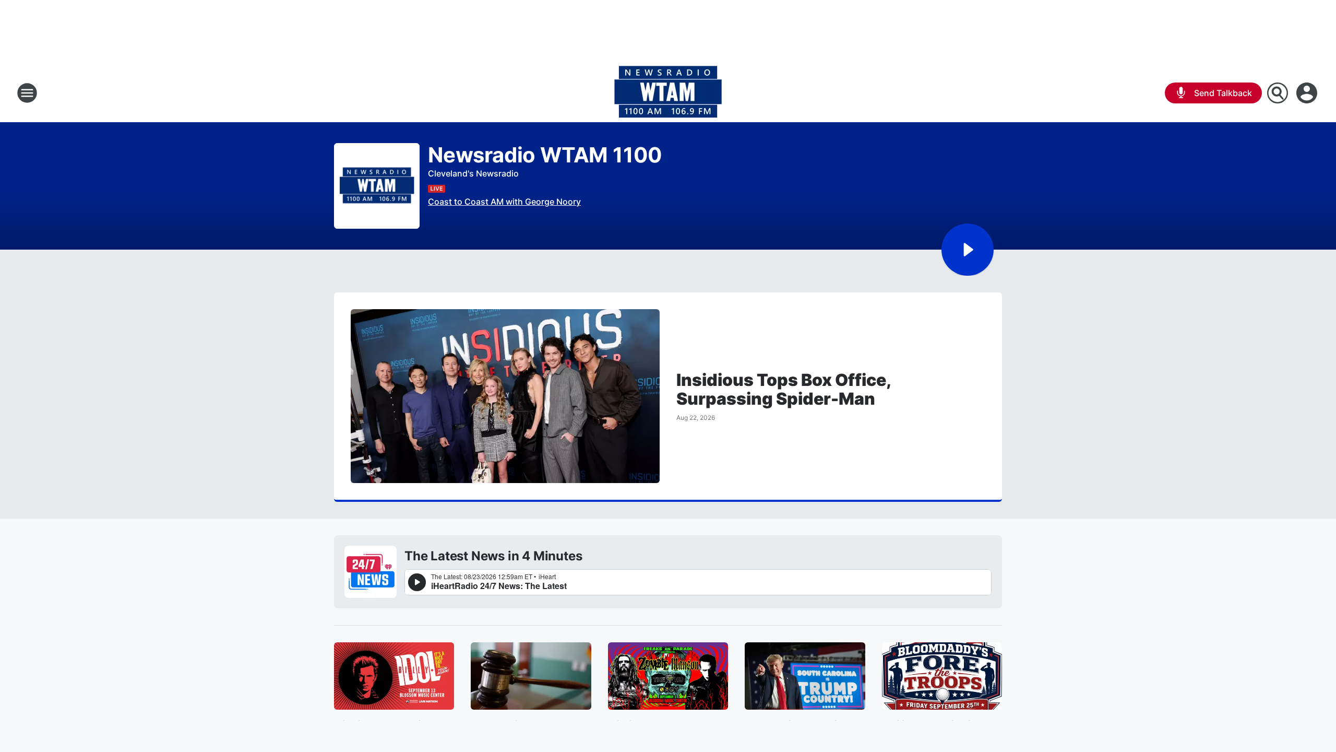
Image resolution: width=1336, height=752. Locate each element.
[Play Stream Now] (967, 250)
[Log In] (1307, 93)
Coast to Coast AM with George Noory (504, 201)
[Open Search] (1277, 93)
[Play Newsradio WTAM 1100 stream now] (376, 186)
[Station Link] (668, 93)
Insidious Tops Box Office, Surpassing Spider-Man (783, 389)
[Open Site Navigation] (27, 93)
